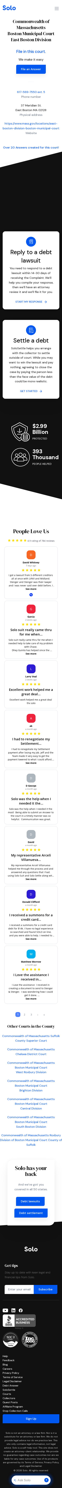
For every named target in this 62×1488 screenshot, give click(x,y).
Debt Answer (11, 1385)
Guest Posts (10, 1402)
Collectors (9, 1398)
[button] (46, 1480)
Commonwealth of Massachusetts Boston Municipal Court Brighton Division (31, 1085)
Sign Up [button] (31, 1419)
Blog (5, 1364)
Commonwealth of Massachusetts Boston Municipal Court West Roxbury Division (31, 1067)
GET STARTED (30, 391)
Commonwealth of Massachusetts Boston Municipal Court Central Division (31, 1104)
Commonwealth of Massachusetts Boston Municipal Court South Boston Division (31, 1122)
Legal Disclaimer (12, 1381)
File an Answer (31, 69)
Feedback (9, 1360)
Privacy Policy (11, 1373)
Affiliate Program (13, 1406)
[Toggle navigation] (56, 8)
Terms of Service (13, 1377)
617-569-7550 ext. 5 (31, 92)
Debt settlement (31, 1213)
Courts (7, 1394)
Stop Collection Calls (15, 1411)
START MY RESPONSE (29, 301)
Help (5, 1356)
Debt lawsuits (30, 1201)
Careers (7, 1369)
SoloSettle (9, 1390)
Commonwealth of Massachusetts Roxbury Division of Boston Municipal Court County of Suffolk (31, 1140)
